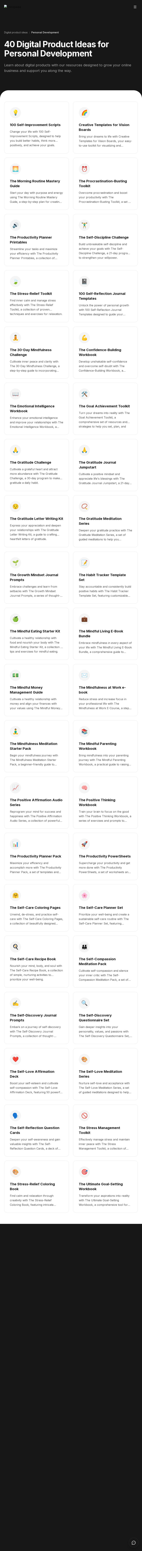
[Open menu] (135, 7)
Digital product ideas (16, 32)
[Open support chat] (134, 1543)
